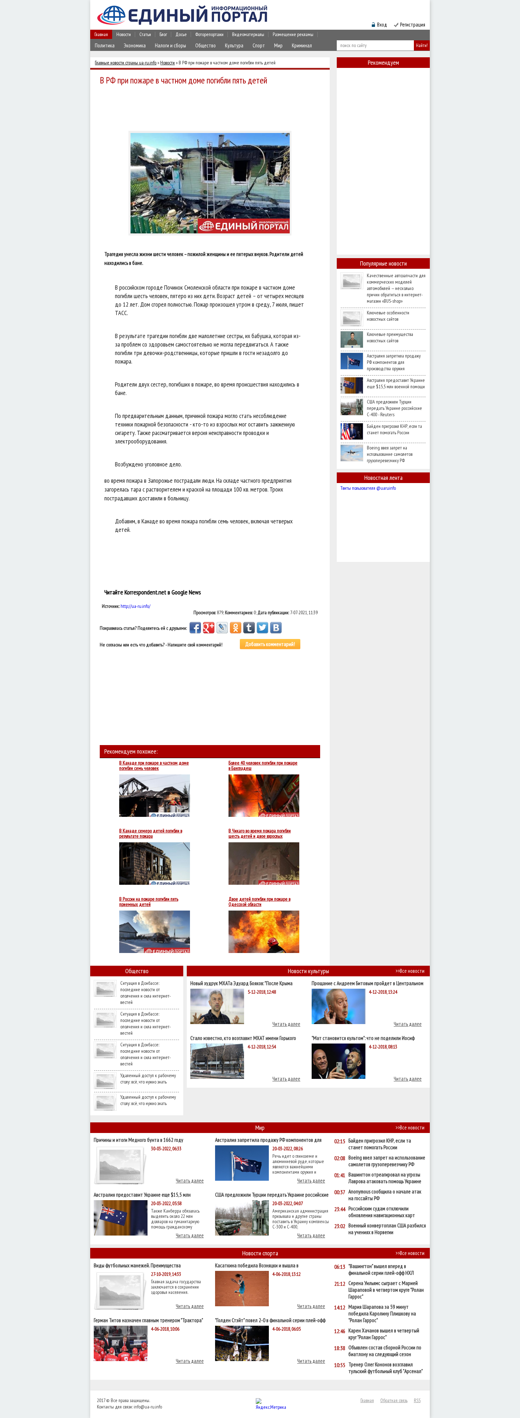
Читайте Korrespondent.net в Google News (152, 592)
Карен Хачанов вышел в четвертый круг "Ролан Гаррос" (383, 1334)
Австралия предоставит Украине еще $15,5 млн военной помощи (396, 383)
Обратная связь (394, 1400)
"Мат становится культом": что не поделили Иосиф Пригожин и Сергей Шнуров (363, 1038)
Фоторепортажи (209, 34)
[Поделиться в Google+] (208, 627)
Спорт (259, 45)
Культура (234, 45)
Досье (181, 34)
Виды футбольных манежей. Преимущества (137, 1265)
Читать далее (286, 1024)
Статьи (145, 34)
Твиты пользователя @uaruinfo (368, 488)
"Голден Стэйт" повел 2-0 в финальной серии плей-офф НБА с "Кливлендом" (270, 1320)
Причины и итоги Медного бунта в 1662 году (138, 1140)
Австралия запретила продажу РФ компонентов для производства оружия (394, 362)
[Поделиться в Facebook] (195, 627)
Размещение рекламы (293, 34)
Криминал (302, 45)
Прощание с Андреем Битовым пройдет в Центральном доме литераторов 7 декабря (367, 983)
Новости (123, 34)
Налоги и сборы (170, 45)
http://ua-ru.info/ (135, 606)
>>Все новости (409, 970)
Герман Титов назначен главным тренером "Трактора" (148, 1320)
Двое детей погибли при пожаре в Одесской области (259, 901)
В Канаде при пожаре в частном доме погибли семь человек (154, 765)
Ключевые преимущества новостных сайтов (390, 337)
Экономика (135, 45)
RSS (417, 1400)
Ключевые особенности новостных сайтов (388, 315)
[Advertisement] (212, 107)
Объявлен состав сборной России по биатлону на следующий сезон (384, 1351)
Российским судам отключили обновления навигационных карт (381, 1212)
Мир (278, 45)
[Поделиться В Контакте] (276, 627)
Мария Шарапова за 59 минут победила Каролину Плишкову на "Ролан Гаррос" (382, 1313)
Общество (205, 45)
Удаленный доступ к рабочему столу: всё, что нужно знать (148, 1078)
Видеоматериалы (248, 34)
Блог (163, 34)
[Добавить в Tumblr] (249, 627)
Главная (101, 34)
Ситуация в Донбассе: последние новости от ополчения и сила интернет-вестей (145, 992)
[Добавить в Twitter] (262, 627)
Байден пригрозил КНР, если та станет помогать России (394, 429)
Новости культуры (308, 971)
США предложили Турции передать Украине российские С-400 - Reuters (394, 408)
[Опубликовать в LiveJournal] (222, 627)
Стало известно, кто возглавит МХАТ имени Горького (243, 1038)
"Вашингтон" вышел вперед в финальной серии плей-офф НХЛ (381, 1269)
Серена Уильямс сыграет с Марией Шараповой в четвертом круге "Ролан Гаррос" (386, 1290)
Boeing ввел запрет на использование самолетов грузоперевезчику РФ (389, 454)
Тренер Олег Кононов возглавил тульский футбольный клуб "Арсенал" (385, 1368)
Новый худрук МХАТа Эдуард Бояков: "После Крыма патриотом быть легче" (241, 983)
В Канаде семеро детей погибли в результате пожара (150, 833)
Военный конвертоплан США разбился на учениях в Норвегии (387, 1229)
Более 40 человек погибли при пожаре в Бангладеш (263, 765)
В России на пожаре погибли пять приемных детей (148, 901)
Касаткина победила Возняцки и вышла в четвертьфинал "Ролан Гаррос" (257, 1265)
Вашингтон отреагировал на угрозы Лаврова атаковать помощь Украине (384, 1178)
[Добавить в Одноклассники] (235, 627)
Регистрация (412, 24)
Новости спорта (260, 1253)
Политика (105, 45)
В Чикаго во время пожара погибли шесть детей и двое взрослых (260, 833)
